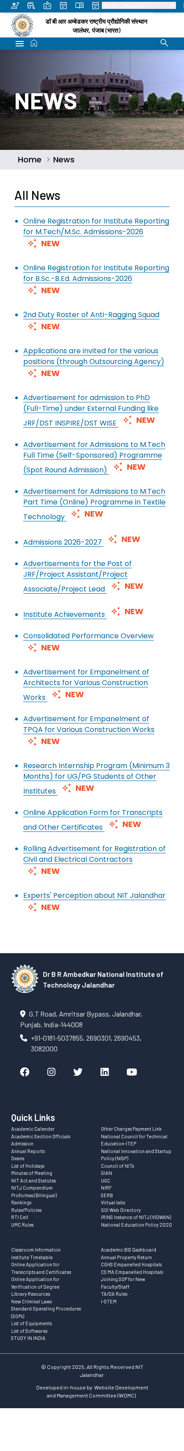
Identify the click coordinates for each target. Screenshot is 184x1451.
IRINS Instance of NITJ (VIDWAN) (136, 1217)
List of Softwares (29, 1331)
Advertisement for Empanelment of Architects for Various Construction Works (86, 685)
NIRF (106, 1188)
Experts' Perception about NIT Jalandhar (94, 895)
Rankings (21, 1202)
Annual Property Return (126, 1257)
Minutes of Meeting (31, 1173)
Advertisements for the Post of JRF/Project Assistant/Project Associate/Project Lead (77, 576)
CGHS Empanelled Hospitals (131, 1264)
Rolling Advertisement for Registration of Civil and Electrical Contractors (94, 853)
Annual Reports (28, 1151)
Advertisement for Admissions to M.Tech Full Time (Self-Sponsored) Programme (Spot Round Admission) (94, 457)
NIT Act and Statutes (33, 1180)
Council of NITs (117, 1166)
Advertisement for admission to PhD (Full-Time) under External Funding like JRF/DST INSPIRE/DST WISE (91, 410)
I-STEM (109, 1301)
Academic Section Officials (40, 1136)
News (64, 159)
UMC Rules (22, 1225)
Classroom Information (36, 1250)
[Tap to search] (164, 42)
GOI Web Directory (121, 1210)
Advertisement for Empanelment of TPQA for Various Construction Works (89, 724)
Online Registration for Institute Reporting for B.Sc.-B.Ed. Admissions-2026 (96, 273)
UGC (105, 1180)
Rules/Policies (26, 1210)
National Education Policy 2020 (136, 1225)
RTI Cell (19, 1217)
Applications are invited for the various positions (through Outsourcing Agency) (93, 356)
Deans (17, 1158)
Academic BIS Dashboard (128, 1250)
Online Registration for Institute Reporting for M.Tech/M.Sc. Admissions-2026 (96, 226)
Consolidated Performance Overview (88, 636)
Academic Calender (32, 1129)
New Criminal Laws (31, 1301)
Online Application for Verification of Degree (35, 1283)
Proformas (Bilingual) (34, 1195)
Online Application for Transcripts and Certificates (41, 1268)
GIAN (106, 1173)
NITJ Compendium (32, 1188)
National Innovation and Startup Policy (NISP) (136, 1155)
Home (30, 159)
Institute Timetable (32, 1257)
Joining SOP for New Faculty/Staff (123, 1283)
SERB (107, 1195)
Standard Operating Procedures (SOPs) (46, 1312)
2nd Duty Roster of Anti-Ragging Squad (91, 315)
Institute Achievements (65, 614)
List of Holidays (27, 1166)
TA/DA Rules (114, 1294)
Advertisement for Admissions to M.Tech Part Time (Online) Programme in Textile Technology (94, 504)
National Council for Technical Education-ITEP (134, 1140)
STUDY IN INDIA (28, 1338)
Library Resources (30, 1294)
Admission (22, 1143)
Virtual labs (113, 1202)
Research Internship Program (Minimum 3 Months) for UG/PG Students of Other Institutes (96, 778)
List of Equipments (31, 1323)
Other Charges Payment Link (131, 1129)
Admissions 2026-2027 (63, 542)
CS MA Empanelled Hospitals (132, 1272)
